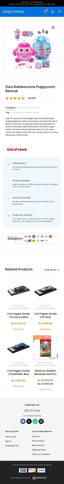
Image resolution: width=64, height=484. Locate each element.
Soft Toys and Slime (24, 108)
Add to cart (45, 389)
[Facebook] (23, 421)
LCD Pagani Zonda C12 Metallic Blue (18, 372)
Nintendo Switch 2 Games (45, 365)
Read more (18, 329)
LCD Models (18, 305)
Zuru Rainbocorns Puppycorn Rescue (24, 112)
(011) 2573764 (32, 410)
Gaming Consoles (45, 363)
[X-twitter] (29, 421)
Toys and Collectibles (18, 308)
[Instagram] (41, 421)
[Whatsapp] (35, 421)
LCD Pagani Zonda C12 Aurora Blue (18, 315)
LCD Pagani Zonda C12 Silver (45, 315)
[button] (53, 27)
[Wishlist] (58, 12)
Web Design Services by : (21, 478)
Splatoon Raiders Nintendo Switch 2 (45, 372)
